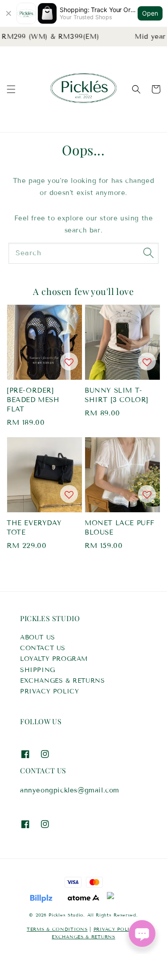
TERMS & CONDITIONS (57, 929)
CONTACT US (42, 648)
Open (150, 13)
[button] (11, 89)
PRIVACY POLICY (49, 691)
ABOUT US (37, 637)
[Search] (148, 253)
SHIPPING (37, 670)
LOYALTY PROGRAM (54, 659)
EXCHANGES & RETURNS (62, 680)
